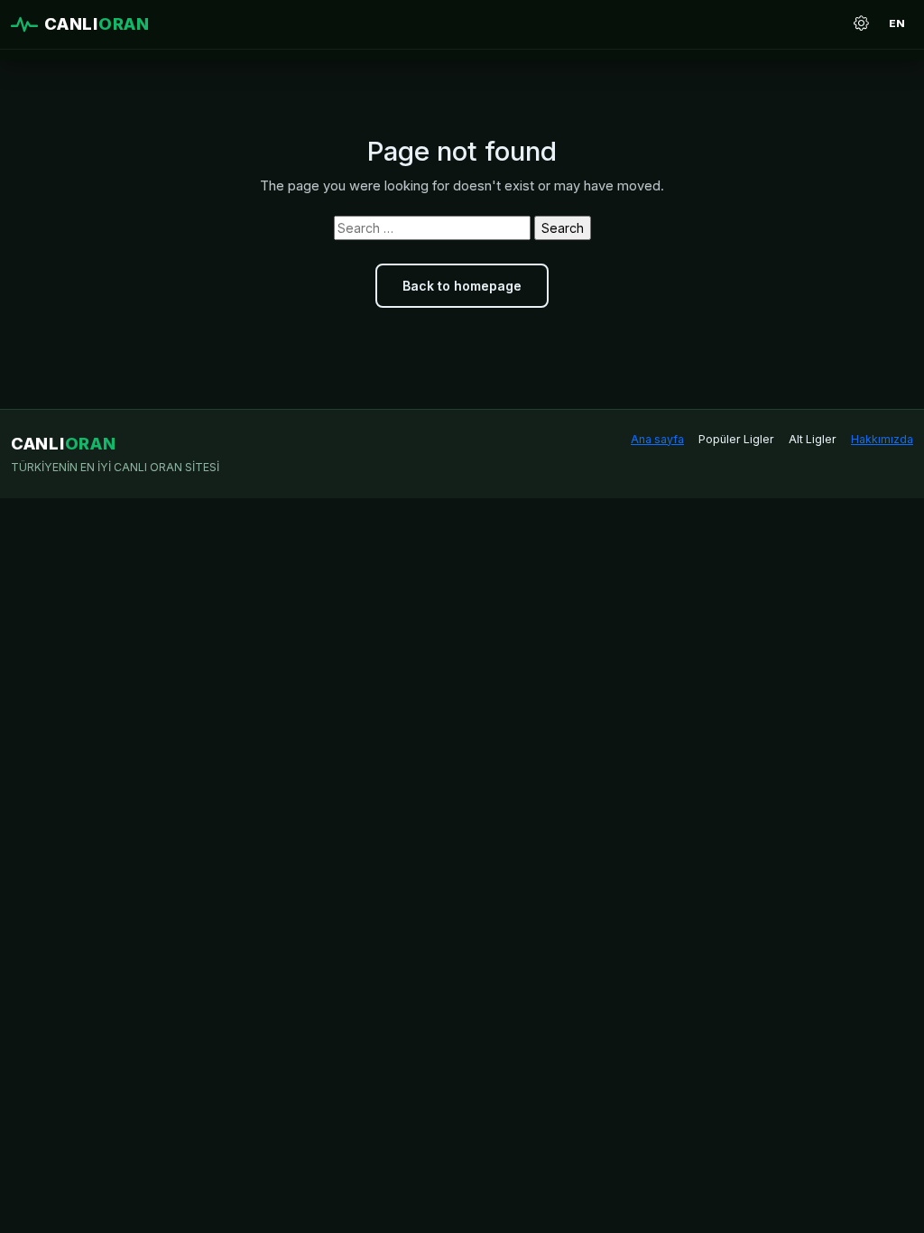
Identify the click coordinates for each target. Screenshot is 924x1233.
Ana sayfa (657, 439)
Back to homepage (462, 285)
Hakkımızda (882, 439)
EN (897, 23)
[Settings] (861, 24)
